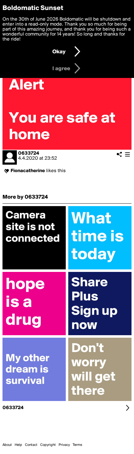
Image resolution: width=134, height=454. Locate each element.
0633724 (28, 153)
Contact (31, 445)
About (7, 445)
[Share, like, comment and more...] (34, 269)
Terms (77, 445)
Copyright (48, 445)
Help (18, 445)
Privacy (64, 445)
